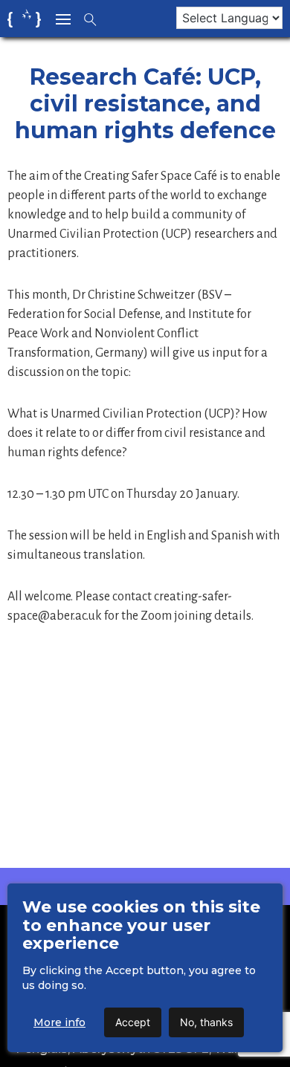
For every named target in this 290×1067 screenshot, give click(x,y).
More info (59, 1022)
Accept (132, 1022)
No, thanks (206, 1022)
